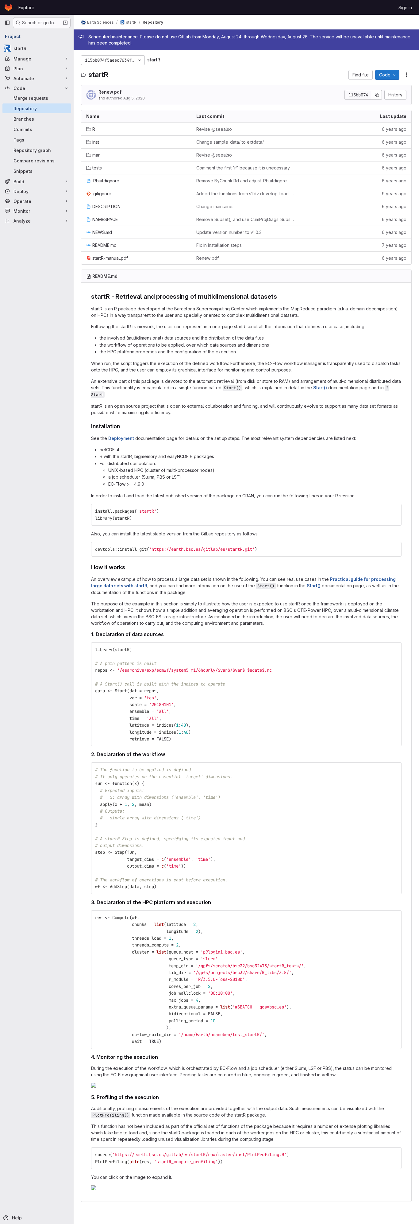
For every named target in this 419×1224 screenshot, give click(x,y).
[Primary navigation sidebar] (7, 23)
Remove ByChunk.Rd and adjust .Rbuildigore (241, 180)
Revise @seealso (214, 129)
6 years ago (394, 129)
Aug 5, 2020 (134, 98)
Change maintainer (215, 206)
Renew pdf (109, 92)
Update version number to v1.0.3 (229, 232)
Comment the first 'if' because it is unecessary (243, 167)
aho (101, 98)
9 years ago (394, 193)
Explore (26, 7)
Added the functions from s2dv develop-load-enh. (246, 193)
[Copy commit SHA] (377, 95)
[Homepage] (8, 7)
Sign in (405, 7)
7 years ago (394, 245)
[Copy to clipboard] (394, 511)
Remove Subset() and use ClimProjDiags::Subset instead (246, 219)
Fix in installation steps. (219, 245)
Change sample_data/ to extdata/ (230, 142)
